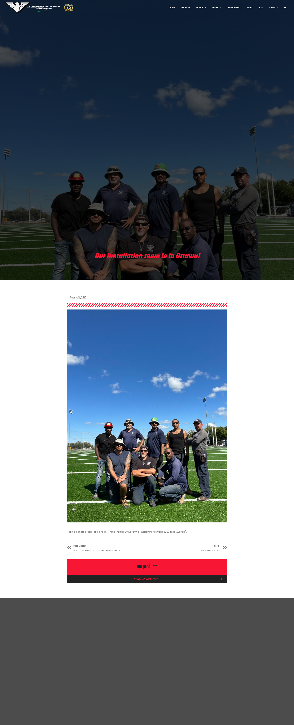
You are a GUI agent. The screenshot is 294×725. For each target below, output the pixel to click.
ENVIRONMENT (234, 8)
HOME (172, 8)
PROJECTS (217, 8)
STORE (250, 8)
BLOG (261, 8)
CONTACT (273, 8)
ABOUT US (185, 8)
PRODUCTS (201, 8)
